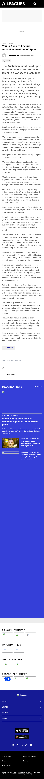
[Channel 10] (7, 679)
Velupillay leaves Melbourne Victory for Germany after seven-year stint (31, 457)
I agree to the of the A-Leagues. (21, 364)
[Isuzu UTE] (7, 635)
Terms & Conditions (29, 756)
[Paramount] (19, 679)
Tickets (25, 761)
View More (38, 386)
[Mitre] (7, 664)
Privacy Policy (18, 364)
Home (4, 43)
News (11, 43)
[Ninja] (19, 635)
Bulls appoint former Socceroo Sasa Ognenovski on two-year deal (30, 444)
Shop (4, 761)
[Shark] (30, 635)
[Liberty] (7, 649)
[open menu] (40, 4)
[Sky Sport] (30, 679)
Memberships (6, 766)
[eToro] (19, 649)
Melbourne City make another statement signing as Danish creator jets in (20, 421)
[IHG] (19, 664)
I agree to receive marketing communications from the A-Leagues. (22, 368)
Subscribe (11, 374)
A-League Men (8, 347)
